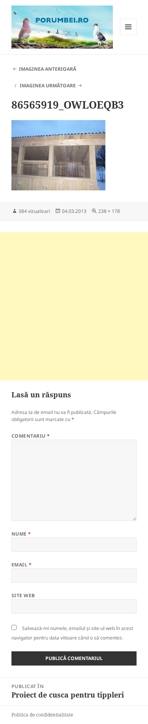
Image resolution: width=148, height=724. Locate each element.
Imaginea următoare (48, 85)
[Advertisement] (74, 306)
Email (21, 564)
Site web (23, 595)
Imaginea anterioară (47, 69)
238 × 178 (109, 211)
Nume (21, 533)
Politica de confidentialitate (42, 714)
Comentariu (30, 436)
